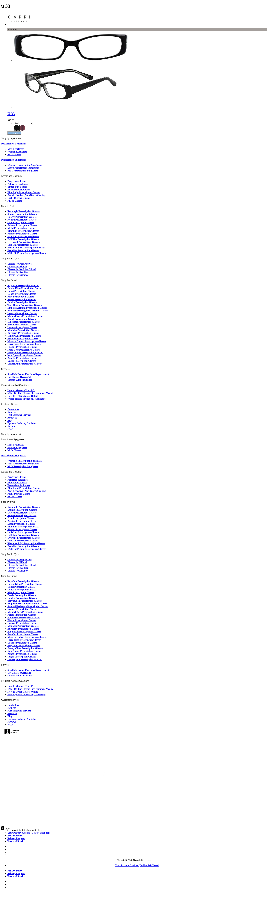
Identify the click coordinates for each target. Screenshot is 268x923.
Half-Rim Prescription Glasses (23, 236)
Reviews (11, 426)
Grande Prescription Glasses (22, 347)
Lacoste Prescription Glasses (22, 327)
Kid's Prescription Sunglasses (22, 170)
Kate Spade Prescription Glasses (24, 355)
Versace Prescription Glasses (22, 313)
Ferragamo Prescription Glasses (24, 344)
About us (12, 417)
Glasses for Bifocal (17, 266)
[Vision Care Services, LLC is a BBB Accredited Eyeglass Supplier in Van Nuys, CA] (12, 732)
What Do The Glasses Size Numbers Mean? (30, 393)
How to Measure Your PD (21, 390)
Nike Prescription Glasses (20, 296)
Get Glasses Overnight (19, 377)
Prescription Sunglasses (13, 159)
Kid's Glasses (14, 154)
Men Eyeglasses (15, 149)
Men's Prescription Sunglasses (23, 168)
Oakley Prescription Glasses (22, 302)
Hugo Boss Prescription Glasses (23, 349)
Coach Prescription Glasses (21, 294)
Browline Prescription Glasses (23, 250)
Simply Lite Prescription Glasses (24, 335)
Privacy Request (16, 838)
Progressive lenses (16, 181)
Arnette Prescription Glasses (22, 358)
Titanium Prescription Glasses (23, 231)
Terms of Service (16, 841)
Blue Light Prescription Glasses (23, 192)
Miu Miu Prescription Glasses (22, 330)
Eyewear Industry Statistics (21, 423)
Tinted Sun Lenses (17, 186)
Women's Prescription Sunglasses (24, 165)
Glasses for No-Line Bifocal (21, 269)
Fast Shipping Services (19, 415)
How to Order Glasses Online (22, 396)
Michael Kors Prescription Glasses (25, 316)
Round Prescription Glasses (21, 219)
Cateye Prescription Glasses (21, 217)
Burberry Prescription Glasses (23, 333)
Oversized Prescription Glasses (23, 242)
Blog (9, 420)
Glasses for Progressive (19, 263)
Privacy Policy (14, 835)
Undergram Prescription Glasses (24, 363)
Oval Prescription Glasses (20, 222)
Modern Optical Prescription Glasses (26, 341)
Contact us (13, 409)
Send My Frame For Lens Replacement (28, 374)
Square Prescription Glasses (22, 214)
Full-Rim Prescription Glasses (23, 239)
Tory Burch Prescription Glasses (24, 305)
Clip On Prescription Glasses (22, 244)
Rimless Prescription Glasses (22, 233)
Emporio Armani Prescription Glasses (27, 307)
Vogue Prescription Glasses (21, 361)
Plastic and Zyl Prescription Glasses (26, 247)
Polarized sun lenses (17, 184)
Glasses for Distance (17, 275)
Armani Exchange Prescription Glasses (27, 310)
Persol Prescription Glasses (21, 319)
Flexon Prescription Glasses (21, 324)
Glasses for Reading (17, 272)
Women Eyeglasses (17, 151)
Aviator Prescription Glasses (22, 225)
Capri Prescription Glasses (21, 291)
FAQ (10, 429)
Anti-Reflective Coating (26, 195)
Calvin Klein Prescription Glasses (24, 288)
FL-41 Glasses (14, 200)
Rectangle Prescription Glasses (23, 211)
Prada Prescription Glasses (21, 299)
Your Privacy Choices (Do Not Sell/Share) (29, 832)
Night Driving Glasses (18, 198)
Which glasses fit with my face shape (26, 398)
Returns (11, 412)
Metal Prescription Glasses (21, 228)
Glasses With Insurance (19, 379)
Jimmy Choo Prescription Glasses (25, 352)
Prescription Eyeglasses (13, 143)
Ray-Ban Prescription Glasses (23, 285)
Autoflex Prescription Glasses (22, 338)
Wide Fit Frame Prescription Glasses (26, 253)
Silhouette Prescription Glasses (23, 321)
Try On (14, 133)
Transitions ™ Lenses (18, 189)
